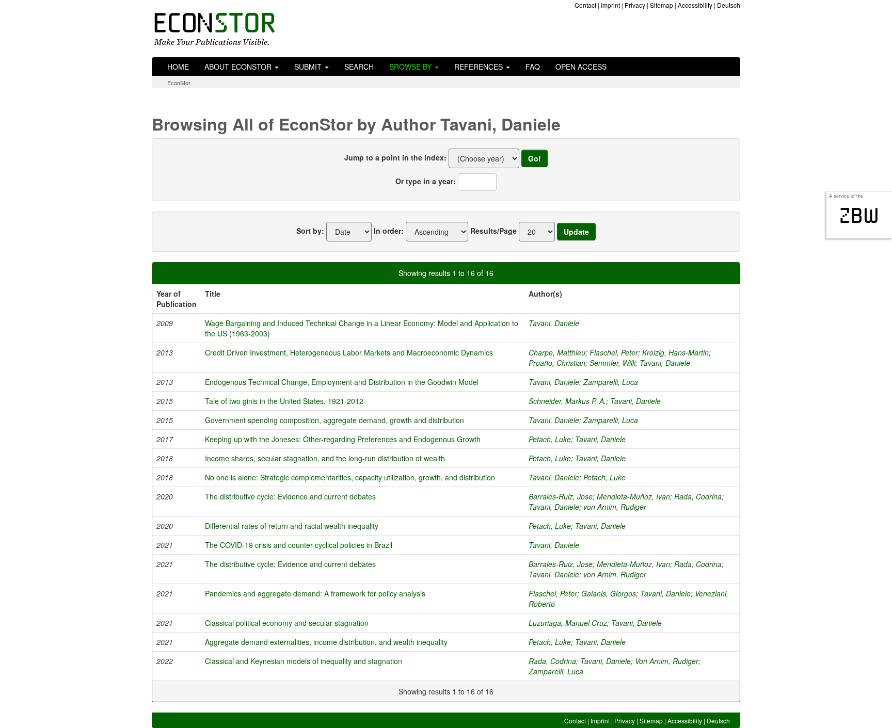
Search (359, 66)
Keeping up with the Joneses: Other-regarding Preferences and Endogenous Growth (343, 439)
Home (178, 66)
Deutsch (728, 5)
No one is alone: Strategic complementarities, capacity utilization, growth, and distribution (350, 477)
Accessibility (695, 5)
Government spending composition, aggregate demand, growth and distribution (334, 420)
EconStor (178, 82)
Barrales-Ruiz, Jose (561, 496)
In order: (389, 230)
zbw (859, 216)
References (479, 66)
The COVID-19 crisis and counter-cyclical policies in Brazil (298, 545)
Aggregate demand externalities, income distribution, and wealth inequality (326, 642)
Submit (309, 66)
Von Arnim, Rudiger (666, 661)
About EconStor (239, 66)
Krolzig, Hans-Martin (675, 352)
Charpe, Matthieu (557, 352)
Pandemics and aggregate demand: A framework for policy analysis (315, 593)
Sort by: (310, 230)
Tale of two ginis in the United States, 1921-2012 (284, 401)
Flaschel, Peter (614, 352)
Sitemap (661, 5)
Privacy (635, 5)
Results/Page (493, 230)
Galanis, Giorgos (608, 593)
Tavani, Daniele (554, 323)
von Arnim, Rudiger (614, 506)
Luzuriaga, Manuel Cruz (568, 623)
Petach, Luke (550, 439)
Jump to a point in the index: (395, 157)
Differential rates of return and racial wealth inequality (291, 526)
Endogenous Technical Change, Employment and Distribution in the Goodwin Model (342, 382)
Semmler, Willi (612, 363)
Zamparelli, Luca (610, 382)
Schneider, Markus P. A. (567, 401)
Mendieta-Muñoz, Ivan (633, 496)
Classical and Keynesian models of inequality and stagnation (303, 661)
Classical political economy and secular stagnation (287, 623)
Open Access (581, 66)
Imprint (610, 5)
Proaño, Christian (557, 363)
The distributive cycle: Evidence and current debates (290, 496)
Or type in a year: (425, 181)
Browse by (411, 66)
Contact (585, 5)
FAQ (532, 66)
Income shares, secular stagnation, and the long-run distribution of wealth (325, 458)
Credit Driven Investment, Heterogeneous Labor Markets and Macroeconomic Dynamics (349, 352)
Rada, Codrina (698, 496)
